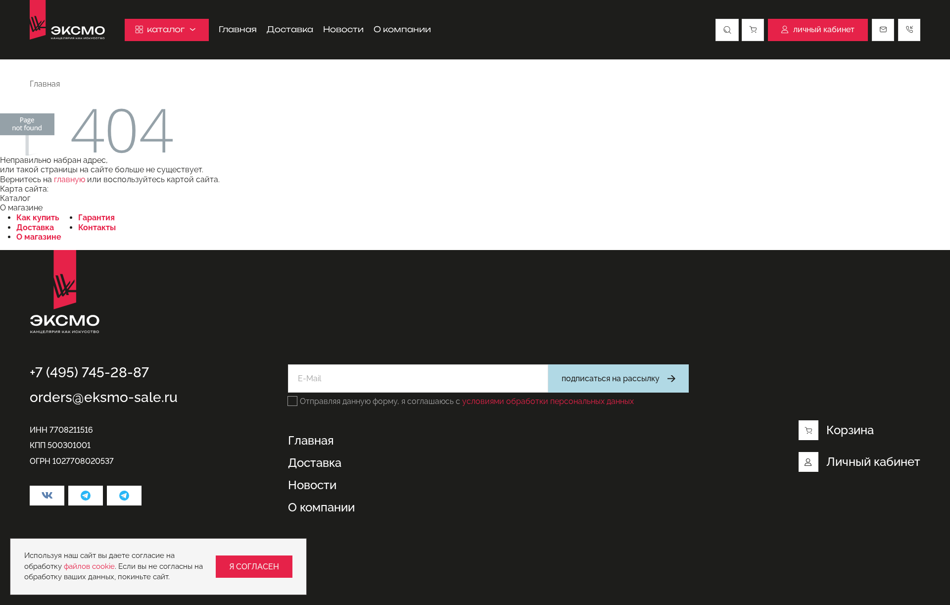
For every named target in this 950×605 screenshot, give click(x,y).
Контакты (97, 227)
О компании (402, 29)
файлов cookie (89, 566)
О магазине (38, 237)
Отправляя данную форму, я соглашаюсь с (467, 401)
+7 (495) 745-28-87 (89, 372)
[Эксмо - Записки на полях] (124, 495)
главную (69, 179)
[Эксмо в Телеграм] (85, 495)
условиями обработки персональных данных (548, 401)
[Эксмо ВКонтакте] (47, 495)
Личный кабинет (873, 461)
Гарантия (96, 217)
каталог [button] (166, 29)
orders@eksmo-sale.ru (104, 397)
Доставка (290, 29)
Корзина (850, 430)
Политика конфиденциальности (90, 554)
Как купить (37, 217)
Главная (238, 29)
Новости (343, 29)
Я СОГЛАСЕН (254, 566)
